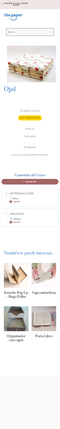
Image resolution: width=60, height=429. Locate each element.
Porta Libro (43, 336)
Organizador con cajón (16, 338)
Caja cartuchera (44, 293)
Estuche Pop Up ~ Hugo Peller (16, 295)
